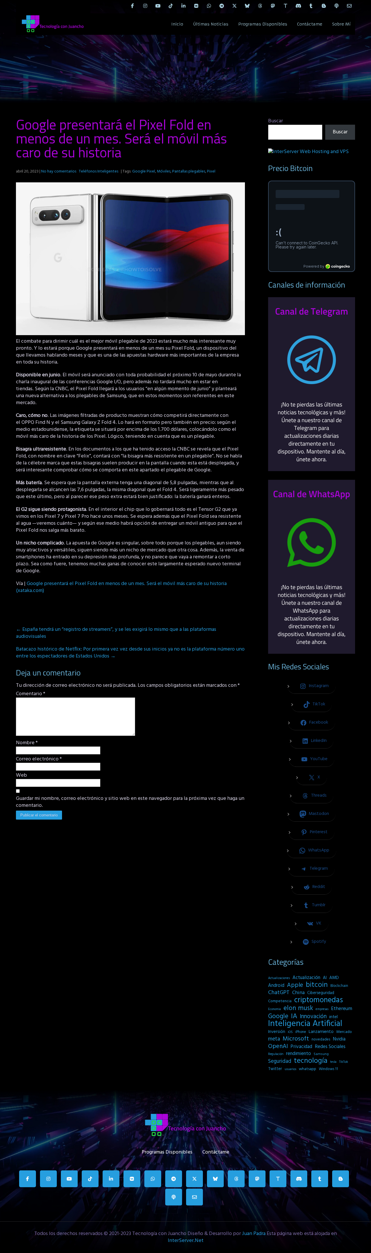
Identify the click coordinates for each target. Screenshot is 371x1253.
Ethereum (341, 1008)
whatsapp (307, 1069)
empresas (322, 1009)
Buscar (275, 121)
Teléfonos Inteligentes (98, 171)
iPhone (300, 1032)
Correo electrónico (39, 759)
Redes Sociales (330, 1046)
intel (333, 1017)
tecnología (311, 1061)
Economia (274, 1009)
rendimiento (298, 1053)
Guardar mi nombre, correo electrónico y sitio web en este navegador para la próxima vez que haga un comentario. (130, 802)
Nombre (27, 743)
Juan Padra (253, 1234)
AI (325, 977)
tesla (333, 1062)
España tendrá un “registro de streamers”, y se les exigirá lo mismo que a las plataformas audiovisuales (116, 633)
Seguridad (279, 1061)
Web (21, 775)
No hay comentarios (58, 171)
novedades (321, 1039)
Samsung (321, 1054)
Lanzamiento (321, 1031)
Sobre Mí (341, 24)
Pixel (211, 171)
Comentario (30, 694)
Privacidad (301, 1046)
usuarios (290, 1069)
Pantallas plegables (188, 171)
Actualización (306, 977)
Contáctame (309, 24)
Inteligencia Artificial (305, 1023)
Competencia (280, 1001)
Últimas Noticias (210, 24)
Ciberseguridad (320, 993)
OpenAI (278, 1046)
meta (274, 1039)
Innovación (313, 1016)
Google (278, 1016)
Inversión (276, 1031)
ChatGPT (279, 992)
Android (276, 985)
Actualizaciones (279, 978)
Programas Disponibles (262, 24)
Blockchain (339, 986)
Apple (295, 985)
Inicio (177, 24)
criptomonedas (318, 1000)
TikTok (343, 1062)
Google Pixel (143, 171)
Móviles (163, 171)
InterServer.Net (185, 1240)
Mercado (344, 1032)
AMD (334, 977)
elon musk (298, 1008)
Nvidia (339, 1039)
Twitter (275, 1069)
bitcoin (317, 985)
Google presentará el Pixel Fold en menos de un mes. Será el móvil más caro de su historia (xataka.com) (121, 587)
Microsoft (296, 1039)
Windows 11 (328, 1069)
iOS (290, 1032)
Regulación (275, 1054)
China (298, 992)
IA (294, 1016)
